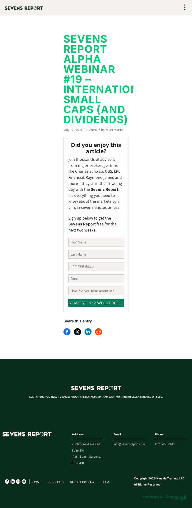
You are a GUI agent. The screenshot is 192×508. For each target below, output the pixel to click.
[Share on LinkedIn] (88, 331)
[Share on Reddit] (98, 331)
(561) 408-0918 (164, 444)
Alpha (93, 129)
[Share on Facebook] (66, 331)
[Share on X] (77, 331)
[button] (185, 8)
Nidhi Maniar (115, 129)
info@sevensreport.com (129, 444)
